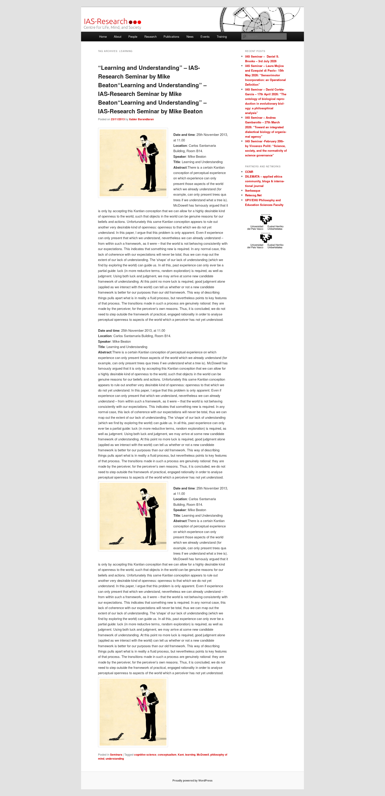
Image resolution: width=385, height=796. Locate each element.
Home (103, 36)
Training (222, 36)
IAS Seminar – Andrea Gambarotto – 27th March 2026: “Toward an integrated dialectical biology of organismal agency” (265, 127)
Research (150, 36)
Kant (181, 754)
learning (190, 754)
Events (205, 36)
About (117, 36)
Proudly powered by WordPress (192, 780)
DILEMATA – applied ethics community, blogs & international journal (264, 181)
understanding (115, 759)
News (190, 36)
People (132, 36)
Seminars (116, 754)
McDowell (203, 754)
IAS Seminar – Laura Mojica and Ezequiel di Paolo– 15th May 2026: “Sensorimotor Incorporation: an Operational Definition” (265, 75)
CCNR (249, 172)
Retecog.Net (253, 195)
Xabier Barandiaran (141, 119)
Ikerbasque (252, 190)
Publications (171, 36)
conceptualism (167, 754)
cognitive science (145, 754)
